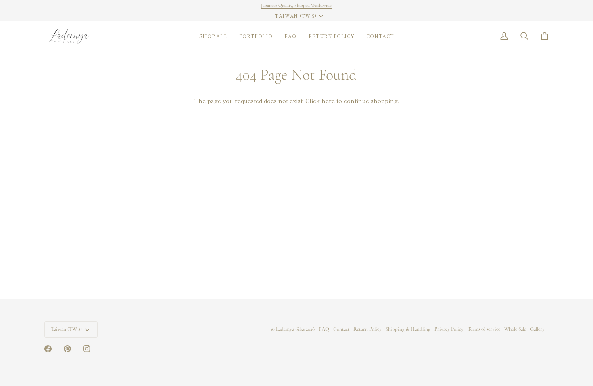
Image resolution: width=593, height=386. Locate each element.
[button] (213, 36)
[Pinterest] (67, 348)
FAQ (324, 329)
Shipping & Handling (408, 329)
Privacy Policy (449, 329)
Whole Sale (515, 329)
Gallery (537, 329)
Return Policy (367, 329)
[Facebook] (48, 348)
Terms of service (484, 329)
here (328, 100)
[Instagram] (86, 348)
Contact (341, 329)
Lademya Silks (290, 329)
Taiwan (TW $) (296, 16)
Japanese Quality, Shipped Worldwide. (296, 5)
